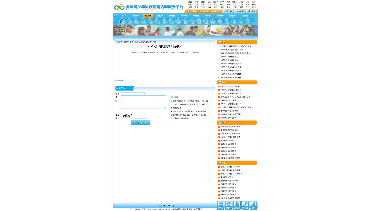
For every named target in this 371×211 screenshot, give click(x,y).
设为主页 (228, 11)
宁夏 (235, 7)
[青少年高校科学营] (247, 21)
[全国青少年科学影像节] (198, 21)
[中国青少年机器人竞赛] (143, 21)
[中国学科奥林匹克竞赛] (157, 21)
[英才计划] (240, 21)
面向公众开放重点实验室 (230, 86)
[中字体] (188, 52)
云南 (203, 7)
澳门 (254, 7)
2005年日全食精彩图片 (229, 57)
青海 (228, 7)
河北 (203, 2)
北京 (190, 2)
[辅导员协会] (226, 21)
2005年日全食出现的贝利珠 (231, 78)
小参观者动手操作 (227, 141)
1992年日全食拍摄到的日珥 (231, 71)
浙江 (254, 2)
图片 (126, 42)
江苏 (247, 2)
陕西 (215, 7)
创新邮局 (216, 11)
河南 (215, 5)
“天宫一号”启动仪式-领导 (230, 137)
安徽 (190, 5)
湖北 (222, 5)
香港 (247, 7)
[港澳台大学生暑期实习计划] (164, 21)
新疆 (241, 7)
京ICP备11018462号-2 (167, 206)
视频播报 (232, 16)
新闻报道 (147, 16)
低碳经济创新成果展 (228, 100)
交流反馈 (244, 16)
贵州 (196, 7)
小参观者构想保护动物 (229, 111)
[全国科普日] (150, 21)
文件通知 (135, 16)
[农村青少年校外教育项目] (178, 21)
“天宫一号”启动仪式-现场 (230, 134)
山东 (209, 5)
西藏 (209, 7)
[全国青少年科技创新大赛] (129, 21)
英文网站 (251, 11)
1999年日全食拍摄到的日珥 (231, 67)
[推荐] (162, 52)
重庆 (254, 5)
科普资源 (196, 16)
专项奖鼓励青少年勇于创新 (231, 114)
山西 (209, 2)
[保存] (174, 52)
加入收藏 (240, 11)
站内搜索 (193, 11)
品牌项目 (160, 16)
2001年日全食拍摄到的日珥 (231, 64)
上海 (241, 2)
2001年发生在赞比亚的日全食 (232, 50)
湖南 (228, 5)
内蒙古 (215, 2)
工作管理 (204, 11)
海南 (247, 5)
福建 (196, 5)
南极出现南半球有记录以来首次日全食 (235, 53)
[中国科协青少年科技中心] (122, 21)
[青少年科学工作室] (219, 21)
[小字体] (195, 52)
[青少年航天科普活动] (205, 21)
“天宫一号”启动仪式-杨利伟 (231, 127)
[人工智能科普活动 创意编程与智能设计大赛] (171, 21)
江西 (203, 5)
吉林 (228, 2)
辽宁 (222, 2)
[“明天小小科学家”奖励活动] (136, 21)
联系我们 (229, 208)
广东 (235, 5)
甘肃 (222, 7)
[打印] (168, 52)
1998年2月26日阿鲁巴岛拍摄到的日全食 (236, 46)
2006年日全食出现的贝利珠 (231, 74)
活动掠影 (220, 16)
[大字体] (180, 52)
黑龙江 (234, 2)
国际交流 (172, 16)
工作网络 (208, 16)
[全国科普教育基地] (212, 21)
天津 (196, 2)
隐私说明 (237, 208)
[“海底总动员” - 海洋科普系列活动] (233, 21)
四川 (190, 7)
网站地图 (245, 208)
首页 (120, 42)
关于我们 (221, 208)
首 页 (124, 16)
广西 (241, 5)
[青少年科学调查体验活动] (192, 21)
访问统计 (253, 208)
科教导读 (184, 16)
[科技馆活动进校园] (185, 21)
